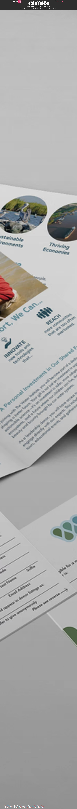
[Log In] (55, 1)
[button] (62, 1)
